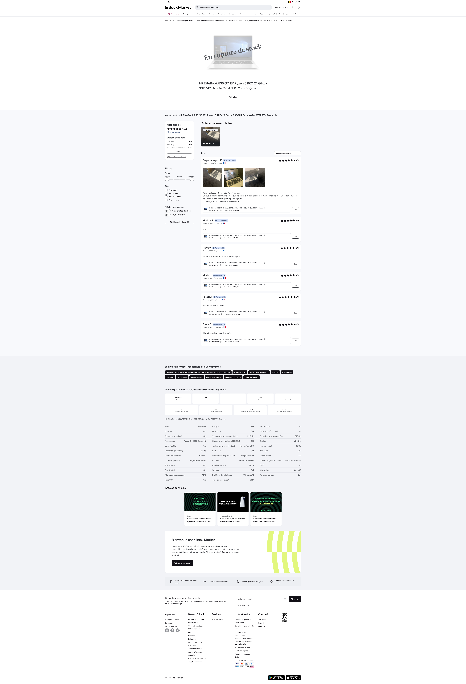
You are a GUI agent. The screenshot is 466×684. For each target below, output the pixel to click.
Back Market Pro (171, 626)
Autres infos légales (242, 647)
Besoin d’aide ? (281, 7)
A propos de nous (172, 619)
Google (225, 552)
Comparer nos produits (197, 658)
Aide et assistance (195, 649)
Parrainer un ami (218, 619)
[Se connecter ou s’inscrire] (292, 7)
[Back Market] (178, 7)
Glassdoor (262, 623)
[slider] (167, 179)
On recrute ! (169, 623)
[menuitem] (188, 14)
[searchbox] (235, 7)
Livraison (191, 635)
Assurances (192, 645)
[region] (250, 137)
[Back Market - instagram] (167, 630)
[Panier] (298, 7)
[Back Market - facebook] (172, 630)
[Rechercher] (197, 7)
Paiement (192, 632)
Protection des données (244, 638)
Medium (261, 626)
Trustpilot (262, 619)
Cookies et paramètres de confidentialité (243, 642)
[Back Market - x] (178, 630)
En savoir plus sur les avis (177, 157)
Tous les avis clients (195, 662)
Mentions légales (241, 651)
